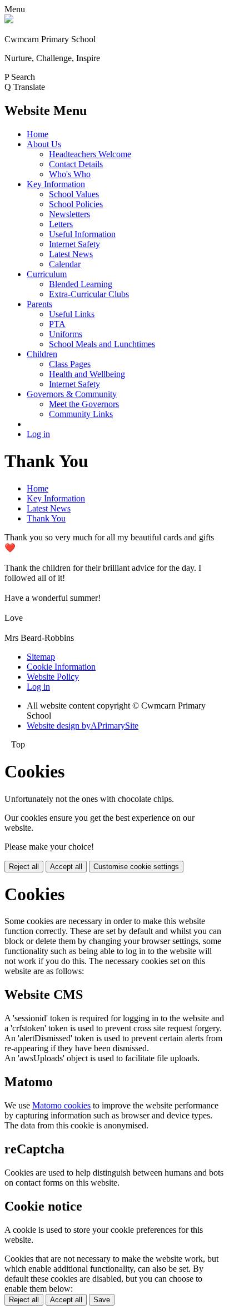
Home (37, 134)
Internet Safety (74, 244)
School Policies (76, 204)
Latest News (71, 254)
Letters (61, 224)
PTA (57, 324)
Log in (38, 434)
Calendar (65, 264)
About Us (44, 144)
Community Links (81, 414)
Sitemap (41, 656)
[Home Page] (8, 20)
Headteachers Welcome (90, 154)
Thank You (46, 518)
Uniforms (65, 334)
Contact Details (76, 164)
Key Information (56, 184)
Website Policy (53, 676)
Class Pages (70, 364)
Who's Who (70, 174)
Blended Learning (80, 284)
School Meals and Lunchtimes (102, 344)
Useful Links (71, 314)
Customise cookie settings (136, 866)
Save (101, 1300)
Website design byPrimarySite (82, 725)
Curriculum (47, 274)
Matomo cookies (61, 1105)
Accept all (66, 866)
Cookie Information (61, 666)
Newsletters (69, 214)
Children (42, 354)
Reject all (24, 866)
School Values (74, 194)
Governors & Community (72, 394)
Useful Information (82, 234)
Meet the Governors (84, 404)
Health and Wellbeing (87, 374)
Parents (39, 304)
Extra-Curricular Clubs (89, 294)
